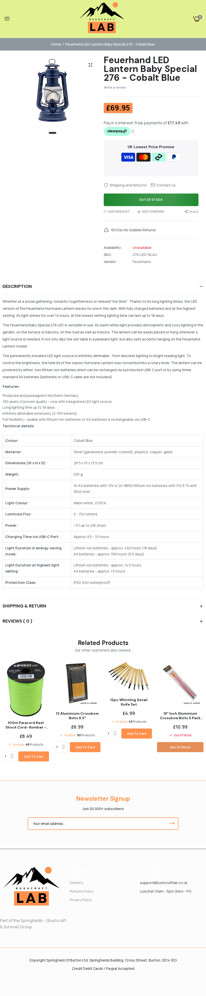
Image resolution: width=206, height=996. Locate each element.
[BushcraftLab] (102, 19)
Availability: (113, 247)
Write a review (115, 87)
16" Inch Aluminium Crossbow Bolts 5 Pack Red (180, 715)
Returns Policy (81, 891)
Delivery (76, 882)
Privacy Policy (81, 899)
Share (193, 211)
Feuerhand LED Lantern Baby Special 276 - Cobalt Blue (150, 69)
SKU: (108, 254)
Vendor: (110, 261)
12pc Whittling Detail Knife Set (128, 702)
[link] (12, 755)
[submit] (171, 823)
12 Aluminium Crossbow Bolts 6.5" (77, 715)
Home (56, 44)
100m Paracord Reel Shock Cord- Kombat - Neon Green (26, 725)
